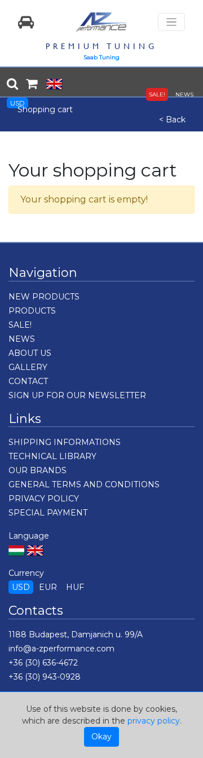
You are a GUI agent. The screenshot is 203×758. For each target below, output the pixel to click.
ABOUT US (29, 353)
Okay (101, 736)
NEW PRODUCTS (44, 297)
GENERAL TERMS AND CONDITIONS (84, 484)
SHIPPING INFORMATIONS (64, 442)
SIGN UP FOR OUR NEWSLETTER (77, 395)
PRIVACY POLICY (43, 498)
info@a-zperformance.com (61, 649)
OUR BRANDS (37, 470)
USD (17, 103)
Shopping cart (45, 109)
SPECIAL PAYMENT (47, 513)
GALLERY (27, 367)
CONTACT (28, 381)
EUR (48, 587)
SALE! (157, 94)
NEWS (184, 94)
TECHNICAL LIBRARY (52, 456)
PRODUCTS (32, 311)
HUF (75, 587)
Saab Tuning (101, 57)
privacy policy (153, 721)
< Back (172, 119)
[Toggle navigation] (171, 22)
